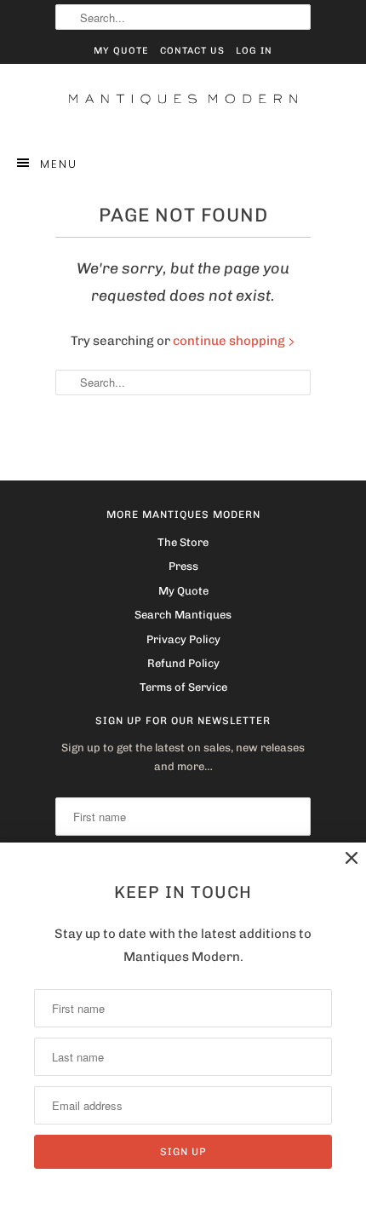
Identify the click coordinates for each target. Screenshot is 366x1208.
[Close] (351, 858)
